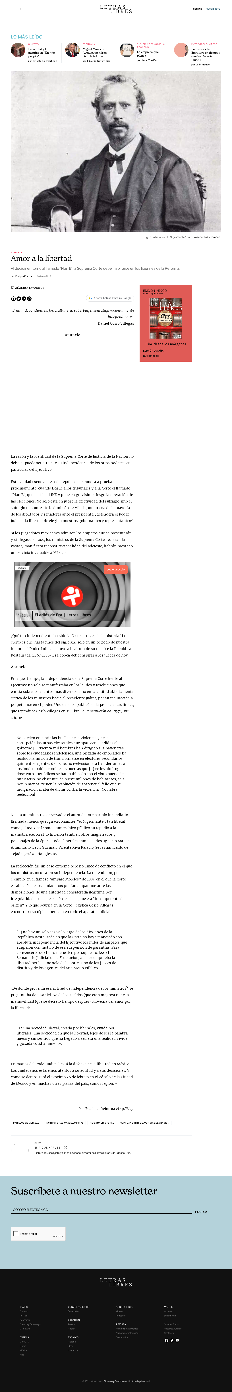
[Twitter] (18, 298)
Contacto (169, 1333)
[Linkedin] (24, 298)
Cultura (24, 1311)
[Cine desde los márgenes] (166, 319)
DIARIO (24, 1307)
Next (187, 323)
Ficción (71, 1328)
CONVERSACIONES (78, 1307)
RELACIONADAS (60, 1170)
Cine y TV (33, 44)
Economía (89, 44)
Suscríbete (151, 356)
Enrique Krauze (47, 1147)
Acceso (168, 1311)
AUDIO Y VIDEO (124, 1307)
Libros (23, 1346)
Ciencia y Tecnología (150, 44)
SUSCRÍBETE (213, 9)
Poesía (71, 1324)
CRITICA (24, 1337)
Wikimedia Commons (207, 237)
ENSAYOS (73, 1337)
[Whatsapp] (29, 298)
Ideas (70, 1346)
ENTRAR (197, 9)
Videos (213, 44)
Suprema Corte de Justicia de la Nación (144, 1122)
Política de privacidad (139, 1381)
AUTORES (165, 1170)
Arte (22, 1354)
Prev (144, 323)
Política (24, 1315)
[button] (13, 9)
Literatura (25, 1328)
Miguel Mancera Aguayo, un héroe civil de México (95, 52)
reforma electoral (102, 1122)
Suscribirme (170, 1315)
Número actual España (127, 1333)
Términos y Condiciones (115, 1381)
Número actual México (127, 1328)
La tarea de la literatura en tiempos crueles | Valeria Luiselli (205, 54)
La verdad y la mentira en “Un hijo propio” (41, 52)
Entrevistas (199, 44)
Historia (16, 252)
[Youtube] (177, 1340)
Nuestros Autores (172, 1328)
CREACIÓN (74, 1320)
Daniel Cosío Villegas (26, 1122)
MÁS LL (168, 1307)
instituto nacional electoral (64, 1122)
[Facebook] (13, 298)
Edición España (153, 350)
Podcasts (120, 1315)
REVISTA (121, 1324)
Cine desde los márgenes (166, 344)
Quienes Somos (171, 1324)
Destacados (122, 1337)
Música (23, 1350)
